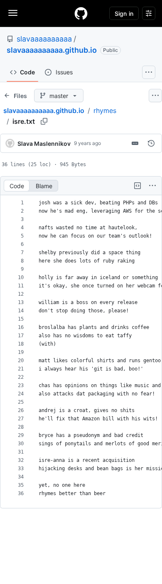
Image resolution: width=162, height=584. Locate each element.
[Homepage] (81, 13)
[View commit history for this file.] (151, 143)
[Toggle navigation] (13, 13)
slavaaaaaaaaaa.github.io (52, 50)
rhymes (104, 110)
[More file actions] (152, 185)
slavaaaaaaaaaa (44, 38)
